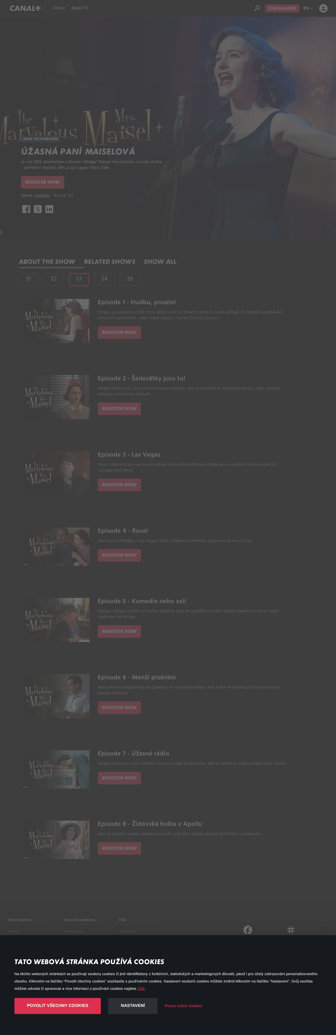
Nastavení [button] (133, 1005)
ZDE (141, 988)
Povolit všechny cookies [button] (57, 1005)
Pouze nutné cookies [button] (183, 1006)
